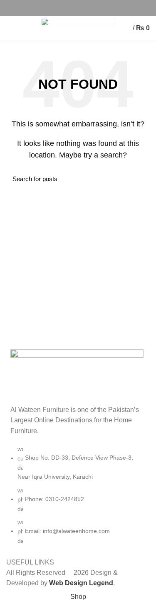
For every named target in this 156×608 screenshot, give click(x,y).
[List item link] (78, 499)
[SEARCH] (138, 178)
